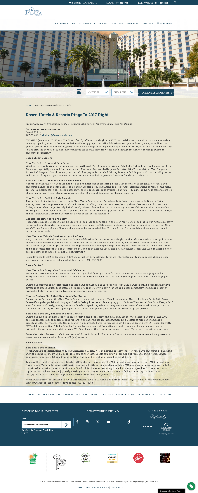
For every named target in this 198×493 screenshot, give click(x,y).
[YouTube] (108, 422)
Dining (103, 23)
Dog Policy (117, 488)
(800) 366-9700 (151, 481)
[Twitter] (97, 422)
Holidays (81, 394)
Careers (68, 394)
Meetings (117, 23)
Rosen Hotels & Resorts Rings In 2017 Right (53, 105)
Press (94, 394)
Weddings (132, 23)
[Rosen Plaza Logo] (39, 11)
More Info (165, 23)
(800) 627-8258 (128, 481)
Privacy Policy (100, 488)
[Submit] (66, 424)
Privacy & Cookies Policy (171, 491)
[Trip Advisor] (119, 422)
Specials (147, 23)
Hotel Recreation (49, 394)
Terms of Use (82, 488)
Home (28, 105)
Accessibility (87, 23)
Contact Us (164, 394)
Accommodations (64, 23)
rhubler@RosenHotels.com (57, 135)
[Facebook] (77, 422)
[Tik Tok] (129, 422)
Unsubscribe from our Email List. (37, 430)
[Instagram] (87, 422)
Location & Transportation (118, 394)
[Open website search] (175, 2)
